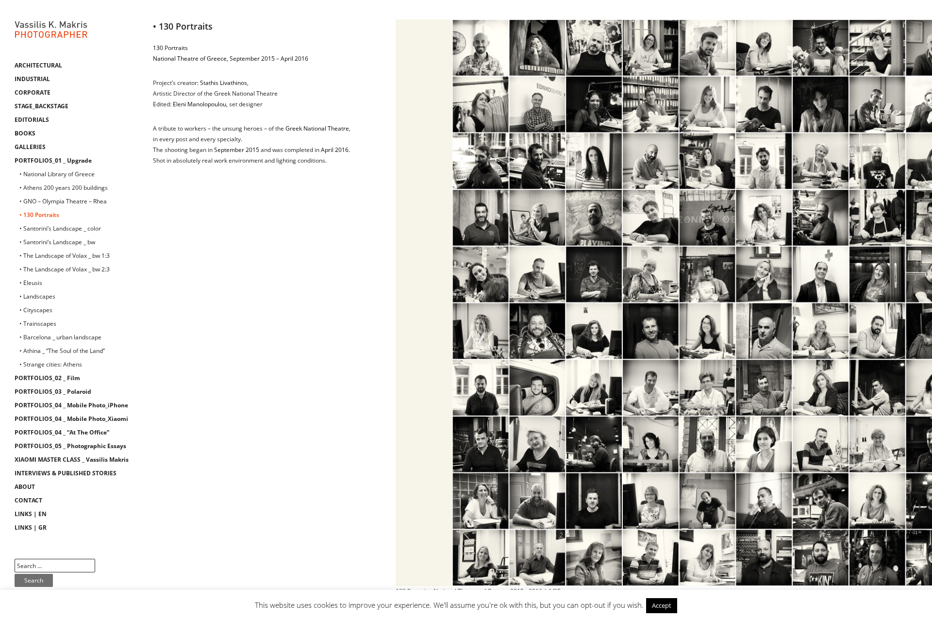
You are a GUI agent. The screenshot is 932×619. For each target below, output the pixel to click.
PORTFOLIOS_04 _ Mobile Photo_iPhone (71, 405)
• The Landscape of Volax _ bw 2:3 (64, 269)
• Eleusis (30, 283)
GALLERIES (30, 147)
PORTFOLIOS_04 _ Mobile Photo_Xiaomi (71, 419)
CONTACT (28, 500)
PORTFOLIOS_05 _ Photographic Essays (70, 446)
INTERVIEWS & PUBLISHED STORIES (65, 473)
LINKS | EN (31, 514)
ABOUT (25, 487)
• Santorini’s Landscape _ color (60, 228)
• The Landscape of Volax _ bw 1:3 (64, 255)
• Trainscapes (37, 323)
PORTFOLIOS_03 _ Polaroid (53, 391)
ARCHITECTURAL (38, 65)
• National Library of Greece (57, 174)
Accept (661, 605)
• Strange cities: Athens (50, 364)
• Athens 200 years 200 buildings (63, 188)
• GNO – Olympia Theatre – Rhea (63, 201)
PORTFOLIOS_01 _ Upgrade (53, 160)
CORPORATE (32, 92)
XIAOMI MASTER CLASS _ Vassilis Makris (72, 459)
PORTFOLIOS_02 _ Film (47, 378)
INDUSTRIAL (32, 79)
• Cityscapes (35, 310)
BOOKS (25, 133)
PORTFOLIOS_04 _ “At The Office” (62, 432)
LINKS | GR (31, 527)
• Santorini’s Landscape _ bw (57, 242)
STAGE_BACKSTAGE (41, 106)
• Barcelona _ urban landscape (60, 337)
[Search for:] (55, 566)
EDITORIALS (32, 120)
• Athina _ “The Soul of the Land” (62, 351)
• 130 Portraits (39, 215)
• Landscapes (37, 296)
